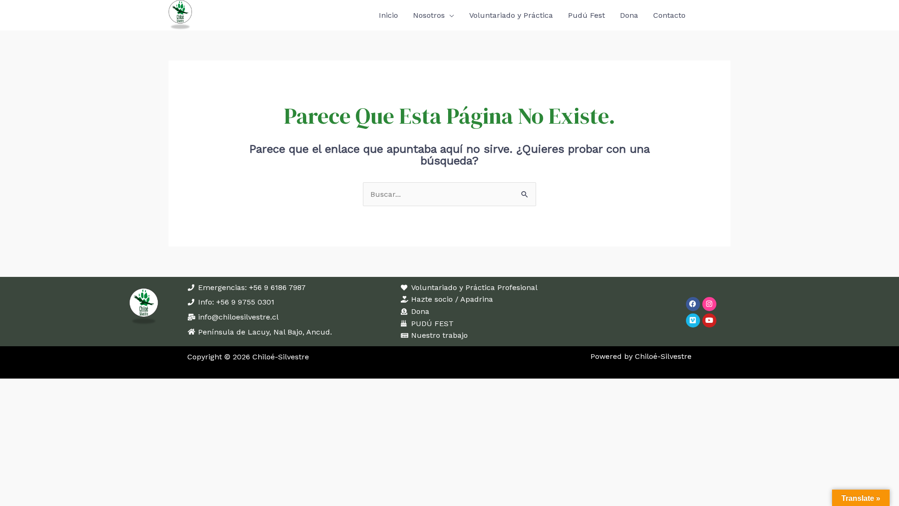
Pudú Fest (586, 15)
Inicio (388, 15)
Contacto (669, 15)
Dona (629, 15)
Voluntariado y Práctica (511, 15)
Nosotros (429, 15)
